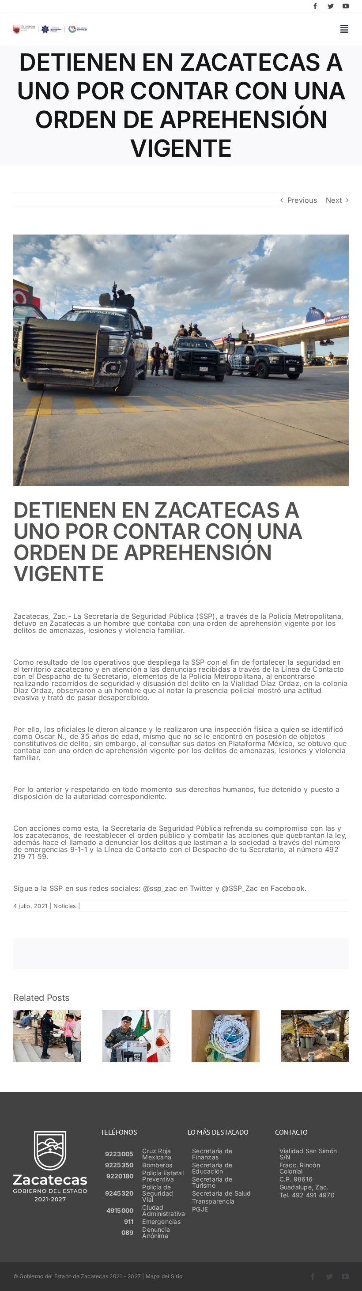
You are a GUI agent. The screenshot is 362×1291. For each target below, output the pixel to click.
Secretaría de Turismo (212, 1182)
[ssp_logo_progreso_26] (50, 28)
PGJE (200, 1209)
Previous (302, 200)
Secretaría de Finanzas (212, 1154)
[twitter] (331, 6)
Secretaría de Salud (221, 1193)
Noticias (64, 905)
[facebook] (315, 6)
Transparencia (213, 1201)
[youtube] (346, 6)
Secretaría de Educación (212, 1168)
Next (334, 200)
